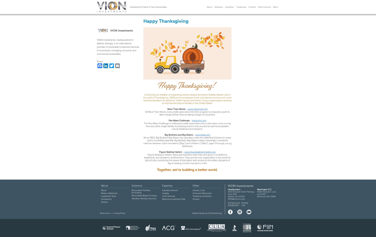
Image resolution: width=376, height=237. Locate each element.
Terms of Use (105, 213)
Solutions (219, 7)
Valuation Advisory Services (144, 198)
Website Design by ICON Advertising (207, 213)
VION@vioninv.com (236, 198)
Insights (165, 193)
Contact (252, 7)
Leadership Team (108, 196)
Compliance (106, 199)
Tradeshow (241, 7)
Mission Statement (109, 193)
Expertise (229, 7)
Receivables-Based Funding (144, 195)
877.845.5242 (234, 203)
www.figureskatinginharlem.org (200, 152)
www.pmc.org (199, 120)
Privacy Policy (119, 213)
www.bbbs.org (202, 135)
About (209, 7)
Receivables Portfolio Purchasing (141, 191)
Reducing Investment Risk (173, 199)
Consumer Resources (202, 193)
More (275, 7)
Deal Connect (264, 7)
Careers (104, 202)
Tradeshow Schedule (202, 196)
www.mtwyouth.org (198, 109)
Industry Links (199, 190)
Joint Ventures (168, 196)
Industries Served (170, 190)
